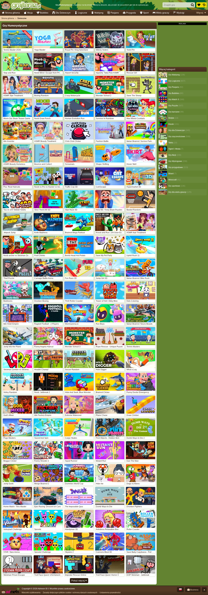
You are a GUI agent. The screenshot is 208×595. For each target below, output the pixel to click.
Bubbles (44, 12)
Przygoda (131, 12)
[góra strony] (204, 589)
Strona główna (12, 12)
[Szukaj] (192, 4)
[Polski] (180, 589)
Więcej (199, 12)
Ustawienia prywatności (110, 592)
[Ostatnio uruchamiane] (204, 4)
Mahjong (98, 12)
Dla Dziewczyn (63, 12)
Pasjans (115, 12)
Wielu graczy (162, 12)
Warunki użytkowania (31, 592)
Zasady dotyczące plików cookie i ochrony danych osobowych (70, 592)
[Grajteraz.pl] (21, 5)
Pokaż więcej (78, 580)
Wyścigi (180, 12)
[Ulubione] (199, 4)
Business (194, 590)
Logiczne (82, 12)
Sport (146, 12)
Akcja (30, 12)
